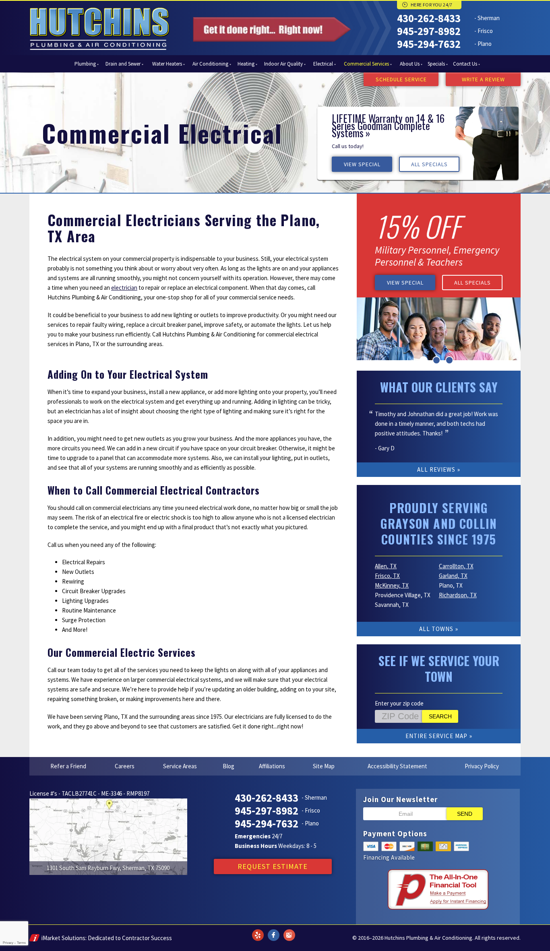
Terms (21, 943)
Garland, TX (453, 576)
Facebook (273, 930)
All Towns (436, 629)
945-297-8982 (429, 31)
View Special (362, 164)
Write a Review (483, 79)
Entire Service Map (436, 736)
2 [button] (436, 360)
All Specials (429, 164)
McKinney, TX (392, 585)
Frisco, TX (387, 576)
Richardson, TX (458, 595)
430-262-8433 (429, 18)
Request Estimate (273, 866)
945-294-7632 (429, 44)
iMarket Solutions (63, 938)
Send (464, 814)
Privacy (8, 943)
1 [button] (424, 360)
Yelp (258, 930)
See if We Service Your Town (438, 668)
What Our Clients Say (439, 387)
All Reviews (436, 469)
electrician (124, 287)
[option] (418, 143)
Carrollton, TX (456, 566)
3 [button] (449, 360)
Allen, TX (386, 566)
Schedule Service (401, 79)
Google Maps (289, 930)
